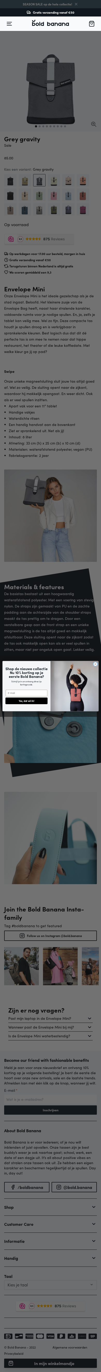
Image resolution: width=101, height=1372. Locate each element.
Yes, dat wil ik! (26, 700)
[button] (50, 24)
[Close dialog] (95, 664)
